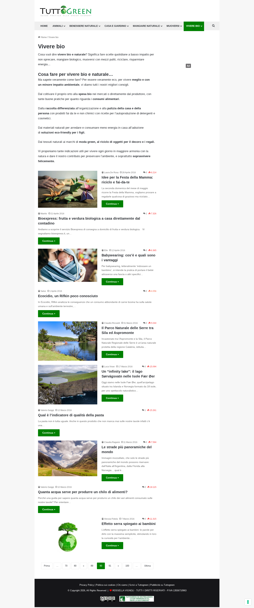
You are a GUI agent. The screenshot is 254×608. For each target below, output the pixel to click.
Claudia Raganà (112, 442)
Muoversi (173, 26)
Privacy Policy (86, 585)
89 (92, 565)
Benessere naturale (83, 26)
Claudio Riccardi (112, 323)
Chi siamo (122, 585)
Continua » (112, 203)
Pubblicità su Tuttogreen (162, 585)
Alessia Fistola (111, 519)
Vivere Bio (193, 26)
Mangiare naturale (146, 26)
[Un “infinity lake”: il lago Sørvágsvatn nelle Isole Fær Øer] (67, 384)
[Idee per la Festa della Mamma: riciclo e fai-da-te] (67, 189)
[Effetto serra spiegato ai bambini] (67, 537)
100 (127, 565)
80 (75, 565)
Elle (106, 250)
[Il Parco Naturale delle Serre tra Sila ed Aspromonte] (67, 341)
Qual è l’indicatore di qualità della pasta (71, 415)
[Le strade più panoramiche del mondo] (67, 458)
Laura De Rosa (111, 172)
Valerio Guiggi (47, 410)
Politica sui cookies (105, 585)
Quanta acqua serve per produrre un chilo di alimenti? (83, 492)
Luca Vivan (109, 366)
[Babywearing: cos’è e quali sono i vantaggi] (67, 265)
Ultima (147, 565)
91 (110, 565)
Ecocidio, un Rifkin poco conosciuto (68, 296)
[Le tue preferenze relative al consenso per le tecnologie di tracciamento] (248, 602)
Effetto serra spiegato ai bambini (129, 524)
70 (66, 565)
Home (43, 37)
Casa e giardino (115, 26)
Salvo (43, 291)
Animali (58, 26)
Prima (47, 565)
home (44, 26)
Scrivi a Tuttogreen (138, 585)
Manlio (44, 213)
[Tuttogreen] (66, 10)
